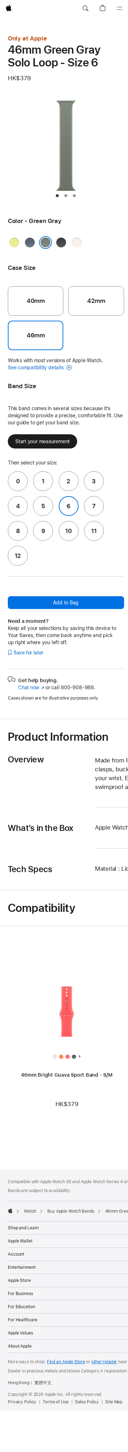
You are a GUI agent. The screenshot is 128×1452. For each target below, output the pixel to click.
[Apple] (10, 1210)
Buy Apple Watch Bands (70, 1211)
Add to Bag (66, 602)
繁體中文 (43, 1382)
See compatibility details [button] (36, 367)
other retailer (104, 1361)
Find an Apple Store (66, 1361)
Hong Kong (19, 1382)
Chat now (31, 687)
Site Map (113, 1401)
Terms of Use (56, 1401)
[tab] (57, 195)
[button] (85, 8)
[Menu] (119, 8)
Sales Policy (87, 1401)
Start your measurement (42, 441)
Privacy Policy (22, 1401)
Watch (30, 1211)
